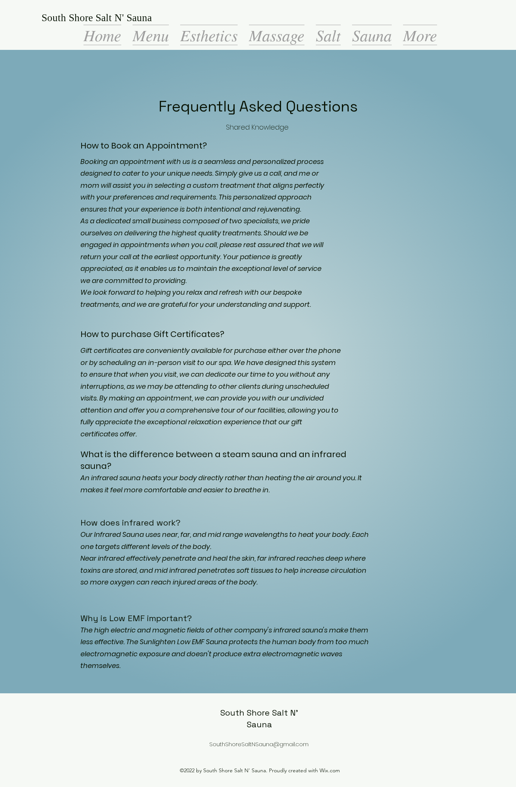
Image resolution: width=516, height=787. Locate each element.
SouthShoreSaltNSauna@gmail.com (259, 744)
